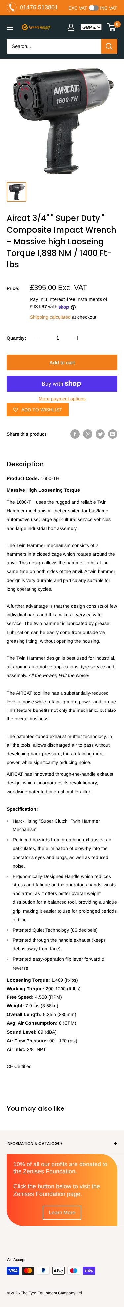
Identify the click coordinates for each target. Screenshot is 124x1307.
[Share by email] (112, 434)
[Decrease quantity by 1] (37, 338)
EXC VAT (77, 8)
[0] (112, 27)
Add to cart (62, 362)
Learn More (62, 1212)
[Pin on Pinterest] (87, 434)
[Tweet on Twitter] (100, 434)
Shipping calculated (50, 317)
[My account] (71, 27)
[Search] (109, 46)
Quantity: (16, 338)
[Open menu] (10, 27)
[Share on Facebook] (75, 434)
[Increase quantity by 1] (78, 338)
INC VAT (108, 8)
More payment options (62, 398)
